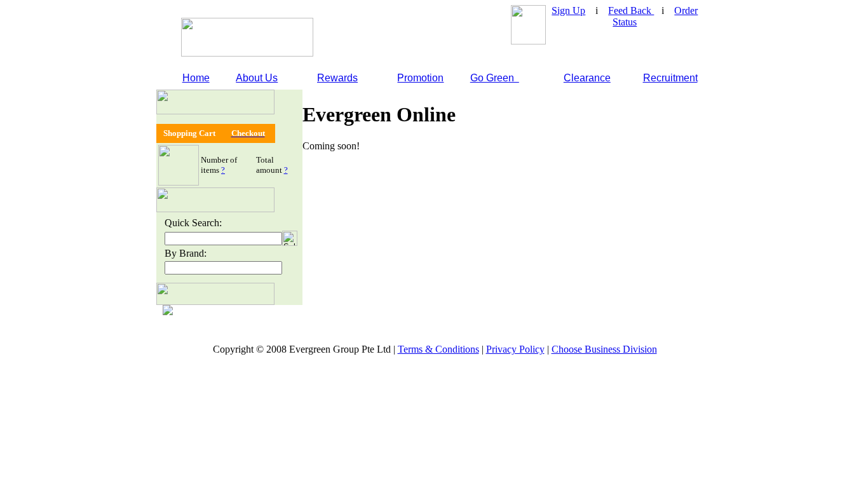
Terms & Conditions (438, 349)
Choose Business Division (604, 349)
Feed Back (631, 10)
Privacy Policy (515, 349)
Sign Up (568, 10)
